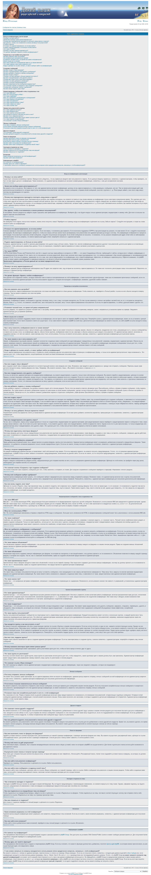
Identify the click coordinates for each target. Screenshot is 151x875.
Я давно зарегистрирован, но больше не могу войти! (19, 47)
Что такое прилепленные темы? (13, 102)
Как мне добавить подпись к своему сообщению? (18, 73)
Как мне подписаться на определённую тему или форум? (21, 150)
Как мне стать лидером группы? (13, 116)
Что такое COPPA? (9, 49)
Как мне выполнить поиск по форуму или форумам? (19, 138)
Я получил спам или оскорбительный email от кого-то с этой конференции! (27, 128)
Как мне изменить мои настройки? (14, 56)
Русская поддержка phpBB (76, 874)
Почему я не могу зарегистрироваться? (15, 50)
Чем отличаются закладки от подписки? (16, 149)
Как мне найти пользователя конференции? (17, 143)
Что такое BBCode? (9, 93)
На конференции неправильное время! (15, 58)
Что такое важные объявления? (13, 99)
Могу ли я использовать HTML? (13, 94)
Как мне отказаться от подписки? (13, 152)
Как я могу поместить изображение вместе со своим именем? (22, 62)
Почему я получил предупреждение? (15, 82)
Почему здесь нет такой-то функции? (15, 163)
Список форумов (8, 29)
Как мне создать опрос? (10, 75)
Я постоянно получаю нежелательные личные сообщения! (22, 126)
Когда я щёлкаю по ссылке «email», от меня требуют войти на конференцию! (27, 66)
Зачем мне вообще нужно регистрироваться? (17, 39)
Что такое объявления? (10, 101)
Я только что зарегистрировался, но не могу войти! (19, 46)
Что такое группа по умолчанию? (13, 119)
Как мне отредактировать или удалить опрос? (17, 78)
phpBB (72, 873)
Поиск (146, 21)
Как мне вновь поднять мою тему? (14, 88)
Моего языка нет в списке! (11, 61)
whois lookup (131, 853)
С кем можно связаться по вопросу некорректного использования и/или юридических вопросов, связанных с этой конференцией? (44, 165)
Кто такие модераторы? (11, 111)
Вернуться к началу (8, 182)
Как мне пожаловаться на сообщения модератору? (19, 84)
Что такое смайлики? (10, 96)
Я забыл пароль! (8, 44)
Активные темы (21, 27)
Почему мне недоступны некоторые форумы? (17, 79)
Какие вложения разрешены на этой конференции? (19, 156)
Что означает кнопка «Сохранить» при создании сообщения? (22, 85)
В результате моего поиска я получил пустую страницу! (20, 141)
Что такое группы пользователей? (14, 113)
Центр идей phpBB (113, 844)
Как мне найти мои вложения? (12, 158)
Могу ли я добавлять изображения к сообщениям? (19, 97)
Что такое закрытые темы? (12, 104)
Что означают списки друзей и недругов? (16, 132)
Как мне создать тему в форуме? (13, 70)
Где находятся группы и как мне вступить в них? (18, 114)
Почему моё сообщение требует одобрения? (17, 87)
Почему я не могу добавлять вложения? (16, 81)
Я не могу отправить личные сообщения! (16, 125)
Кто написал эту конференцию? (13, 162)
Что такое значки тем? (10, 105)
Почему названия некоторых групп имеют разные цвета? (21, 117)
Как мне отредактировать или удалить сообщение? (19, 71)
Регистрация (13, 21)
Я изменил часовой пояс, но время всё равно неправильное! (22, 59)
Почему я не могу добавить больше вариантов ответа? (20, 76)
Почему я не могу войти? (11, 38)
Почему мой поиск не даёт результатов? (16, 140)
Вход (5, 21)
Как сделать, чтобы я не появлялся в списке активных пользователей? (25, 43)
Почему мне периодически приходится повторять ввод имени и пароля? (26, 41)
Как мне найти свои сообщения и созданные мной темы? (21, 144)
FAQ (140, 21)
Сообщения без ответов (9, 27)
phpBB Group (64, 835)
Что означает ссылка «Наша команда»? (16, 120)
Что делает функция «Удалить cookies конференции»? (20, 52)
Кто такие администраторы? (12, 110)
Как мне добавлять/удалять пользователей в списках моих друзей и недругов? (28, 134)
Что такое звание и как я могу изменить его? (17, 64)
